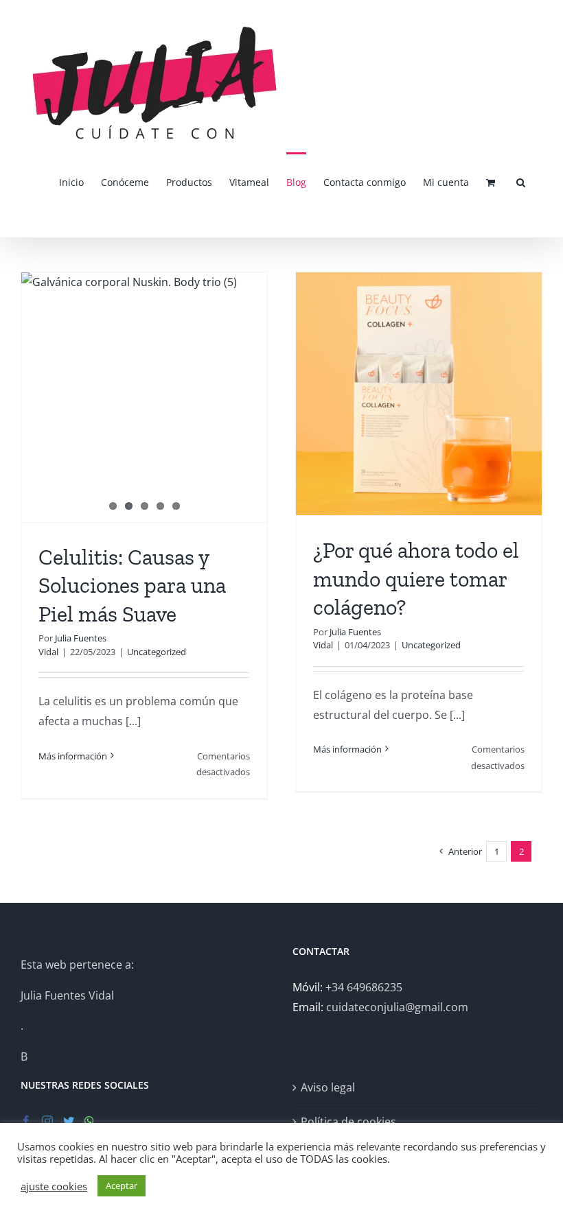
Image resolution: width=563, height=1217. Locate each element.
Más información (72, 756)
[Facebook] (26, 1120)
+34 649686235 (363, 987)
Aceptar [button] (121, 1185)
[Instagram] (47, 1120)
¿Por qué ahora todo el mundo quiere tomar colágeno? (416, 578)
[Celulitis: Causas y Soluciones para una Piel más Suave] (144, 390)
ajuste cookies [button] (54, 1186)
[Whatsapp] (89, 1120)
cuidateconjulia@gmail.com (397, 1007)
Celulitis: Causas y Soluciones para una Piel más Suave (132, 585)
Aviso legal (328, 1087)
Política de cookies (348, 1121)
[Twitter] (68, 1120)
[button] (520, 181)
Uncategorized (156, 652)
